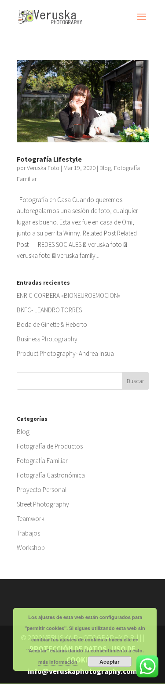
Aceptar (109, 662)
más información (57, 662)
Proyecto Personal (41, 489)
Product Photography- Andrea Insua (65, 353)
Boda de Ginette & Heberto (52, 324)
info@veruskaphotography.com (82, 671)
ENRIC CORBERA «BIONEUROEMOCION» (69, 295)
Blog (105, 168)
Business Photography (47, 339)
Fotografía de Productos (50, 446)
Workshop (31, 547)
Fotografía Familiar (42, 460)
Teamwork (30, 518)
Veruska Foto (43, 168)
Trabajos (28, 533)
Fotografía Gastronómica (51, 475)
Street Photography (43, 504)
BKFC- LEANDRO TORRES (49, 310)
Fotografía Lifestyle (49, 159)
